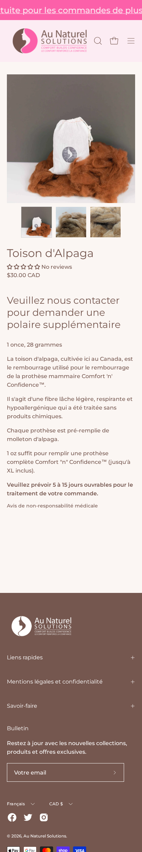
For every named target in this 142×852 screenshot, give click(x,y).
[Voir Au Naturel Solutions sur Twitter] (28, 817)
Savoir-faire (22, 706)
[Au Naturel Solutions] (49, 41)
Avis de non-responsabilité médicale (52, 506)
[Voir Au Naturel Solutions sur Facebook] (12, 817)
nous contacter (83, 300)
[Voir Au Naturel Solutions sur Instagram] (44, 817)
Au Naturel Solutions (44, 836)
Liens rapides (25, 657)
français (16, 803)
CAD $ (56, 803)
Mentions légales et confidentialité (55, 681)
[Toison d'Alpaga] (36, 222)
